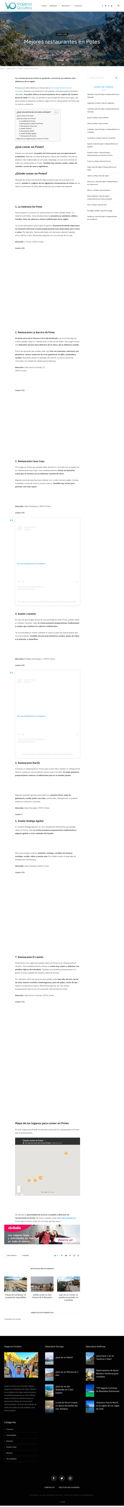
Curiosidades (11, 1435)
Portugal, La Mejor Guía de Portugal (99, 211)
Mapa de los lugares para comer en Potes (32, 138)
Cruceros (9, 1429)
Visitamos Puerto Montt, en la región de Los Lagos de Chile (107, 1405)
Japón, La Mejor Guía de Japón (98, 176)
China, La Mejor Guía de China (97, 123)
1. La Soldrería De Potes (27, 121)
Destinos (53, 6)
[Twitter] (62, 1478)
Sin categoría (11, 1459)
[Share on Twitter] (6, 85)
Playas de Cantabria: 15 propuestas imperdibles (15, 1296)
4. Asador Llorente (25, 128)
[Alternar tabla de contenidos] (55, 112)
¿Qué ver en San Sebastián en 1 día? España (64, 1389)
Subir (62, 1502)
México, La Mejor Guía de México (99, 190)
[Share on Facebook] (6, 79)
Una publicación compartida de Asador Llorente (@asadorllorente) (47, 754)
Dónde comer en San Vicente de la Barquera (42, 1296)
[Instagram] (70, 1478)
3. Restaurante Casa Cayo (28, 126)
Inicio (44, 6)
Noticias (9, 1453)
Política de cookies (69, 1487)
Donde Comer (62, 34)
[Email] (6, 98)
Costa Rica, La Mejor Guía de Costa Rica (101, 138)
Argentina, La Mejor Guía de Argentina (100, 103)
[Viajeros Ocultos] (18, 5)
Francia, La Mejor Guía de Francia (99, 161)
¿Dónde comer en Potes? (26, 118)
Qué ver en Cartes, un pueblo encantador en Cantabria (68, 1297)
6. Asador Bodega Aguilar (27, 133)
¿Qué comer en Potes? (25, 116)
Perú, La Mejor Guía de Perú (97, 205)
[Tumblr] (6, 104)
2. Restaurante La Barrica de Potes (31, 123)
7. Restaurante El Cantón (27, 136)
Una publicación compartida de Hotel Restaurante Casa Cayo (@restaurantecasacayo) (50, 602)
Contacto (78, 6)
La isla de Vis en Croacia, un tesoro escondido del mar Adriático (66, 1405)
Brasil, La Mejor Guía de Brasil (97, 118)
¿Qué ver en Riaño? (64, 1357)
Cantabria (12, 1255)
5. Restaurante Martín (26, 131)
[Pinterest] (6, 91)
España (25, 1255)
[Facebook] (54, 1478)
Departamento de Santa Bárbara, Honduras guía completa (107, 1373)
